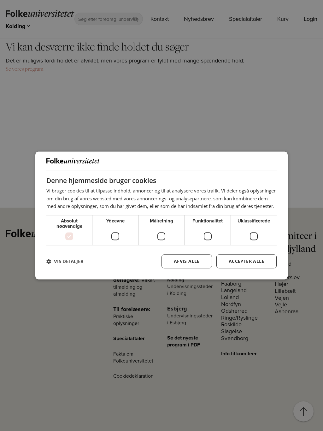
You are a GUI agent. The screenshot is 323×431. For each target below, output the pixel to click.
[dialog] (161, 215)
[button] (65, 261)
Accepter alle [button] (246, 261)
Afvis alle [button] (187, 261)
